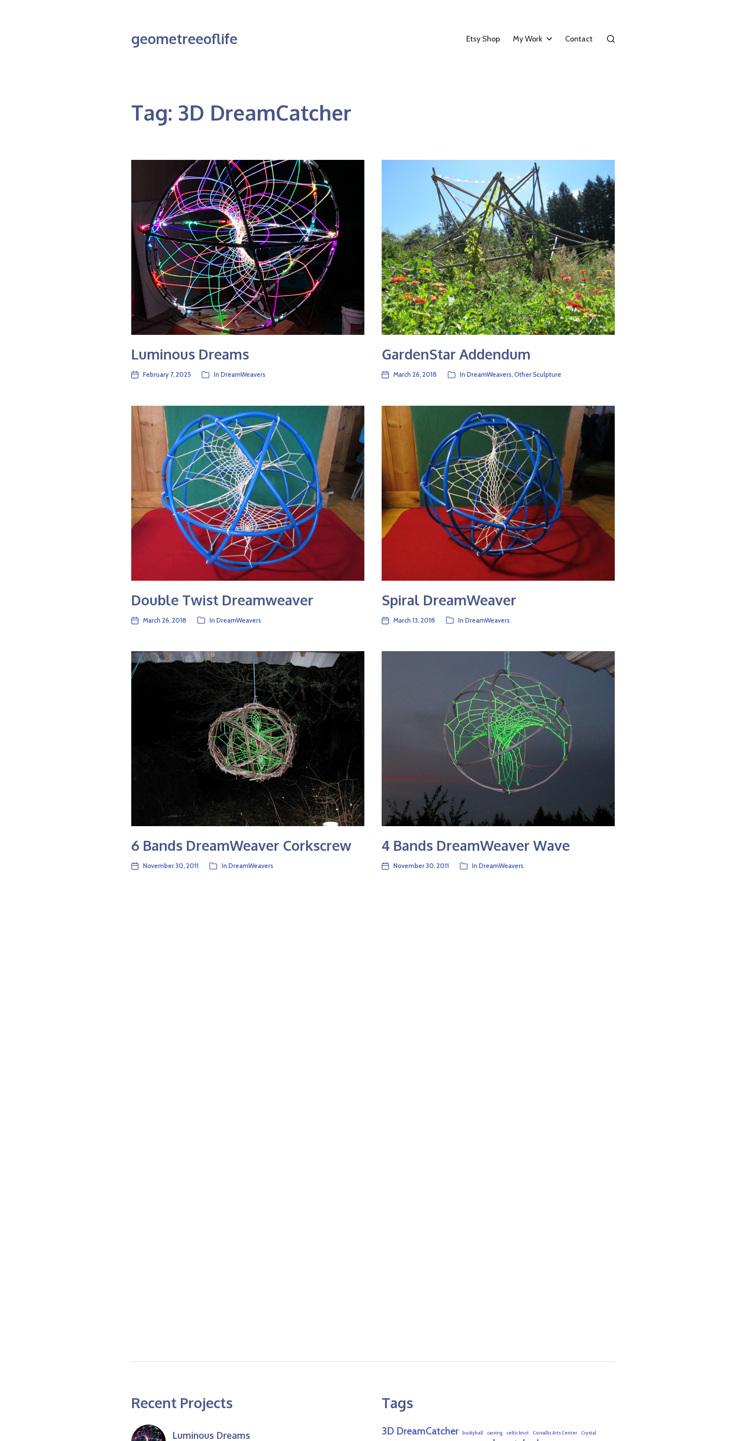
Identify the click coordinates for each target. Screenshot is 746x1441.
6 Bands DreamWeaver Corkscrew (241, 845)
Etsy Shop (483, 39)
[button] (611, 38)
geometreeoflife (184, 39)
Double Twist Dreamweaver (222, 600)
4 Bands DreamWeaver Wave (476, 845)
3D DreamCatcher (420, 1431)
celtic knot (517, 1433)
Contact (579, 39)
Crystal (588, 1433)
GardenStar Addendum (456, 354)
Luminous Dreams (190, 354)
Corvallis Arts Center (555, 1433)
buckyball (472, 1433)
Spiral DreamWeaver (449, 600)
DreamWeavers (243, 375)
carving (495, 1433)
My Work (527, 39)
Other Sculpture (537, 375)
